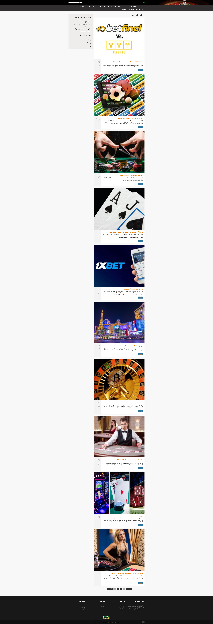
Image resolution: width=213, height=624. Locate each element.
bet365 (83, 603)
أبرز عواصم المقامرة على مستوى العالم (133, 346)
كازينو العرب (141, 6)
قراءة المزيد (140, 126)
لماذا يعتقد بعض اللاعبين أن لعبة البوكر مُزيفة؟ (131, 175)
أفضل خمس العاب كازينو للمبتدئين (134, 516)
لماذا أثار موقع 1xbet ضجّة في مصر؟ (133, 289)
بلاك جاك (87, 40)
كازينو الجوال (106, 6)
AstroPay (102, 606)
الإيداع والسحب (140, 9)
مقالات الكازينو (132, 9)
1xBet (84, 608)
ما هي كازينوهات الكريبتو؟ (136, 402)
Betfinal (83, 609)
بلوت (88, 44)
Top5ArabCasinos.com (98, 622)
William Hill (83, 607)
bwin (84, 606)
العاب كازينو (125, 6)
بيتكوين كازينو (99, 6)
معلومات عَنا (124, 9)
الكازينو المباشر (134, 6)
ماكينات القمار (86, 43)
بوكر (112, 6)
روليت (88, 38)
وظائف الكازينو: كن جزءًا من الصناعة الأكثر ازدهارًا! (130, 459)
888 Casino (83, 605)
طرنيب (123, 612)
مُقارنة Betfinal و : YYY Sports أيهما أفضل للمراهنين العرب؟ (127, 61)
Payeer (103, 605)
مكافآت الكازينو (91, 6)
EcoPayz (102, 603)
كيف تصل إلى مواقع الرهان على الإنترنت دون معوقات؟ (129, 118)
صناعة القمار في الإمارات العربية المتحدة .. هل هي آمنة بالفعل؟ (127, 573)
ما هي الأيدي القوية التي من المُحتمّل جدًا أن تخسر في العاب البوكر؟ (126, 232)
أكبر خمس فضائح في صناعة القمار (137, 612)
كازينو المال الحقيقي (82, 6)
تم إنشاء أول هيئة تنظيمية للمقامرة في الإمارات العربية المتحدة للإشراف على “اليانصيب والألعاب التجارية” (83, 29)
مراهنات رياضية (117, 6)
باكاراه (88, 41)
